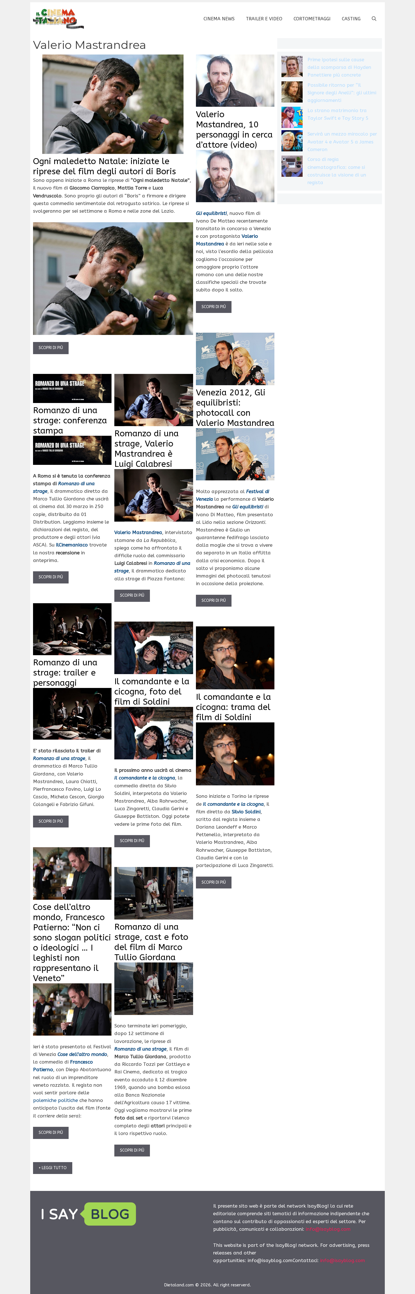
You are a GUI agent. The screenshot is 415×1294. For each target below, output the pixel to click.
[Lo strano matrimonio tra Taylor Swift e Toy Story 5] (292, 118)
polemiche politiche (55, 1100)
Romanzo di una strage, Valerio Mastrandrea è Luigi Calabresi (146, 448)
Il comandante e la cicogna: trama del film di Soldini (233, 707)
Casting (351, 18)
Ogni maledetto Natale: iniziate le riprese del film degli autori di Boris (104, 166)
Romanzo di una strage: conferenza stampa (70, 420)
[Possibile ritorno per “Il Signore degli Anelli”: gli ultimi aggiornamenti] (292, 93)
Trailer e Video (264, 18)
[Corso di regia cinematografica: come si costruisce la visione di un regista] (292, 167)
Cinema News (219, 18)
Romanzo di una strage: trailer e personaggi (65, 672)
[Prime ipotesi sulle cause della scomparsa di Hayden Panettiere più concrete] (292, 67)
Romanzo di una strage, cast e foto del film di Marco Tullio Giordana (151, 942)
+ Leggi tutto (53, 1168)
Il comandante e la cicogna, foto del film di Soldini (151, 691)
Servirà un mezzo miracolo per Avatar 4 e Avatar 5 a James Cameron (342, 141)
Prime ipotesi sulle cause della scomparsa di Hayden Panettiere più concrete (339, 67)
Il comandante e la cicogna (144, 778)
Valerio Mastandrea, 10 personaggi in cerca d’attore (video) (234, 129)
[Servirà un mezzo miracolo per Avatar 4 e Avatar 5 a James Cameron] (292, 142)
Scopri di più (51, 347)
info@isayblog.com (328, 1229)
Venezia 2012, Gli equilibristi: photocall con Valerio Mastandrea (235, 407)
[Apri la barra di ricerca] (374, 19)
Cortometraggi (312, 18)
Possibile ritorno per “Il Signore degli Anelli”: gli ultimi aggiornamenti (341, 92)
